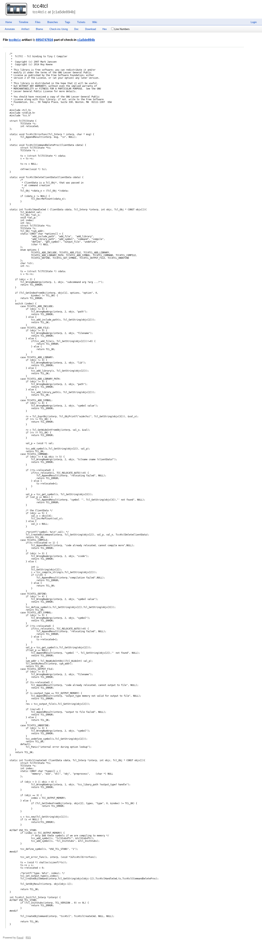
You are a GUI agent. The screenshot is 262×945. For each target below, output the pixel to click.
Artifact (25, 29)
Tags (67, 22)
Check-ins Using (58, 29)
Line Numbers (122, 29)
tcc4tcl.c (15, 39)
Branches (52, 22)
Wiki (94, 22)
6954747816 (44, 39)
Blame (39, 29)
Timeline (23, 22)
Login (254, 22)
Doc (76, 29)
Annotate (10, 29)
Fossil (20, 937)
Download (90, 29)
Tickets (81, 22)
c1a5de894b (86, 39)
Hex (104, 29)
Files (37, 22)
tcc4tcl (40, 6)
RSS (28, 937)
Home (8, 22)
